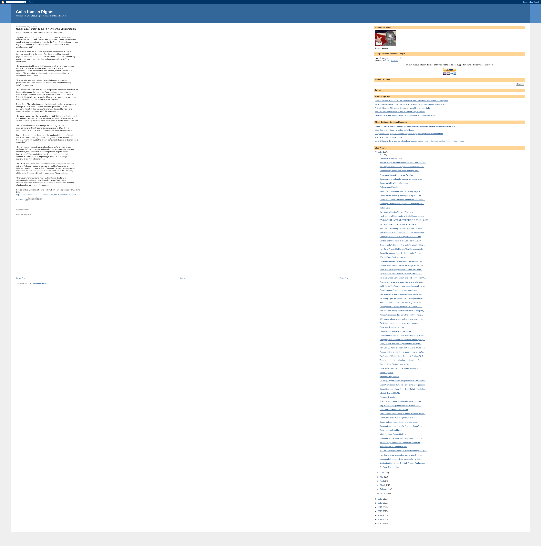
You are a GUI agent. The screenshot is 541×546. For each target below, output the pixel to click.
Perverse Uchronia (387, 397)
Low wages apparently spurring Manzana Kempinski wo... (403, 381)
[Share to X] (35, 198)
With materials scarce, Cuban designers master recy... (402, 294)
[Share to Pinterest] (40, 198)
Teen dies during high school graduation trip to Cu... (401, 360)
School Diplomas (386, 373)
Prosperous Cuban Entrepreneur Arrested (396, 175)
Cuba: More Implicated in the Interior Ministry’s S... (400, 368)
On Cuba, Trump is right (389, 467)
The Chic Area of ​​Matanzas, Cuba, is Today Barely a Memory (400, 112)
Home (182, 278)
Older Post (344, 278)
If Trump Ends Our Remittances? (393, 257)
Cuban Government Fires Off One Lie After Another (400, 253)
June (382, 473)
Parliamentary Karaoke (389, 187)
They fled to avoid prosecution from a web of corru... (401, 455)
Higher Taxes (385, 208)
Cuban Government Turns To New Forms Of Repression (402, 385)
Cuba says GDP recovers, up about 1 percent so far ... (402, 204)
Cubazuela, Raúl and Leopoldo (392, 327)
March (383, 485)
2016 (380, 499)
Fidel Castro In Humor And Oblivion (394, 410)
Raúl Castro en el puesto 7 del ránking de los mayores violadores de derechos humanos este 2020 (415, 126)
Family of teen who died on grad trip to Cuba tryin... (400, 344)
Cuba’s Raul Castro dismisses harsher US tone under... (402, 200)
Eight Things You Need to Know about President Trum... (402, 286)
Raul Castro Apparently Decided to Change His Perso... (402, 228)
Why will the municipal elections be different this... (400, 406)
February (384, 489)
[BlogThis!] (32, 198)
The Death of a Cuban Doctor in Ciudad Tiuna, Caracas (402, 216)
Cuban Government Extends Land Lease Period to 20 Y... (403, 261)
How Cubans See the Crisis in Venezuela (396, 212)
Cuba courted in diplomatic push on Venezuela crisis (401, 179)
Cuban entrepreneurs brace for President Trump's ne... (402, 426)
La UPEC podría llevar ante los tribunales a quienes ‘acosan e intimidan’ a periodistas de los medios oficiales (419, 141)
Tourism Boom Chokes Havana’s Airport (396, 364)
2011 (380, 519)
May (382, 477)
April (382, 481)
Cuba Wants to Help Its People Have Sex (396, 418)
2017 (380, 152)
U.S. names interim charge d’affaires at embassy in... (401, 319)
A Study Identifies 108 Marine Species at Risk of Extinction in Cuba (402, 108)
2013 (380, 511)
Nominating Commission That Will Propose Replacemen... (403, 463)
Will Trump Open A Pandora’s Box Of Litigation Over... (402, 298)
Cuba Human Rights (34, 12)
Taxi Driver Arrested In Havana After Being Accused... (401, 249)
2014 (380, 507)
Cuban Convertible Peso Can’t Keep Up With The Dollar (402, 389)
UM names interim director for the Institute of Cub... (401, 224)
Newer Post (21, 278)
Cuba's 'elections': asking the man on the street (399, 290)
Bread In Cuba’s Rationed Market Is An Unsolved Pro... (402, 245)
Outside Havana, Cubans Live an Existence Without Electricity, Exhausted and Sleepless (411, 101)
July (382, 155)
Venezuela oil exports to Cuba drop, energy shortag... (401, 282)
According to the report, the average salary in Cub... (401, 459)
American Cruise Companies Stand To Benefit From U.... (403, 278)
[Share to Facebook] (37, 198)
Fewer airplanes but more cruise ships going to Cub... (401, 302)
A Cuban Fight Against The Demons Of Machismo (400, 443)
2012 (380, 515)
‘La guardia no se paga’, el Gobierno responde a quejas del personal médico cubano (409, 134)
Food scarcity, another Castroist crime (395, 331)
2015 (380, 503)
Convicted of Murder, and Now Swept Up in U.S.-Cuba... (402, 335)
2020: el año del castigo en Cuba (388, 137)
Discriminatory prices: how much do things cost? (399, 171)
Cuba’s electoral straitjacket (391, 430)
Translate (394, 61)
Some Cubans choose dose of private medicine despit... (402, 414)
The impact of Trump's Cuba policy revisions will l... (401, 307)
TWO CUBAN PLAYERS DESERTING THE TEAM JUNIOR (404, 220)
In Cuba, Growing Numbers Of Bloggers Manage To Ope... (403, 451)
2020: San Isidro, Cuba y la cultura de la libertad (394, 130)
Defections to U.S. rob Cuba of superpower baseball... (402, 438)
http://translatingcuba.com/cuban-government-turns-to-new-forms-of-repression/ (48, 194)
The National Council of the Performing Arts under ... (401, 274)
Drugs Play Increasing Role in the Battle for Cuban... (401, 269)
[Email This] (29, 198)
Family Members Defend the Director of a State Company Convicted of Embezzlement (410, 104)
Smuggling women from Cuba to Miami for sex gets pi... (402, 340)
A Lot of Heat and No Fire (390, 393)
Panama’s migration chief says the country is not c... (401, 315)
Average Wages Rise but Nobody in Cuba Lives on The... (403, 162)
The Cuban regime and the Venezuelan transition (399, 323)
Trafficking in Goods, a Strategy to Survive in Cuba (400, 237)
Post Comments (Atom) (37, 283)
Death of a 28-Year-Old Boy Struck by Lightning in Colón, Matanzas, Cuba (405, 115)
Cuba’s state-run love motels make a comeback (399, 422)
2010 (380, 523)
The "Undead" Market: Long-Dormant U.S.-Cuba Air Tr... (402, 356)
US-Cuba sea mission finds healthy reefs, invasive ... (401, 401)
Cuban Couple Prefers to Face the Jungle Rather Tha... (402, 265)
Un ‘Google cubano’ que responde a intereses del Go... (402, 167)
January (383, 493)
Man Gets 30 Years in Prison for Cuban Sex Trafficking (402, 348)
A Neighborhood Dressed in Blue (393, 434)
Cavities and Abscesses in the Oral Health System (400, 241)
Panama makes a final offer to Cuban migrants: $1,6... (402, 352)
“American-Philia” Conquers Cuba (393, 447)
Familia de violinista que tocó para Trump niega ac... (401, 191)
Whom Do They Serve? (389, 377)
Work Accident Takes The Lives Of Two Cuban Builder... (402, 232)
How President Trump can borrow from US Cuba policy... (403, 311)
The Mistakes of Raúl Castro (391, 158)
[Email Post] (26, 199)
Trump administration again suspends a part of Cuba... (402, 195)
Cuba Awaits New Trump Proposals (394, 183)
